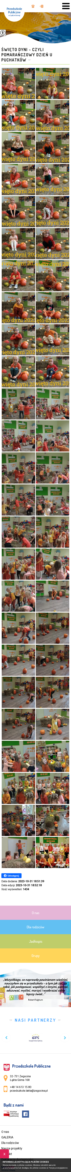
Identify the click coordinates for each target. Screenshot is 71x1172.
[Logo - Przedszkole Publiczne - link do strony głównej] (16, 11)
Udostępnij (13, 875)
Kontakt (6, 1154)
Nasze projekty (11, 1148)
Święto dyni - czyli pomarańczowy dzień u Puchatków (26, 55)
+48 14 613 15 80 (32, 6)
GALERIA (7, 1137)
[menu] (66, 6)
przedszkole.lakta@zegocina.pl (40, 6)
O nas (5, 1132)
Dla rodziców (10, 1143)
